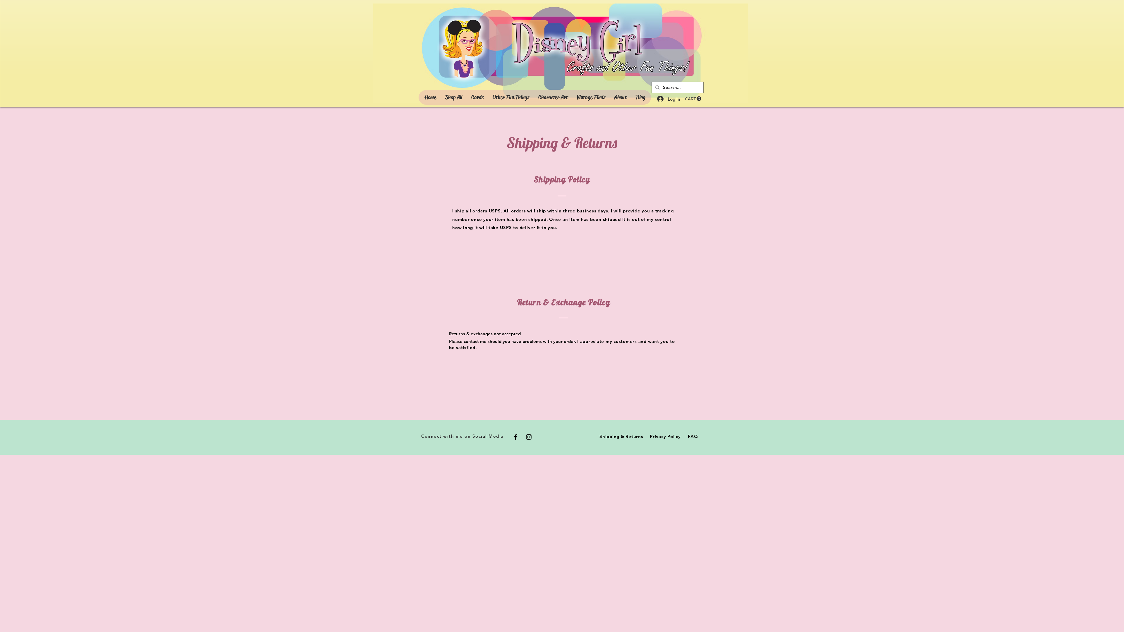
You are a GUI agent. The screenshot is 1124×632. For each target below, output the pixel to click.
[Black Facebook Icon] (515, 437)
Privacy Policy (665, 436)
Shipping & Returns (621, 436)
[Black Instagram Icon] (528, 437)
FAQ (693, 436)
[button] (693, 98)
